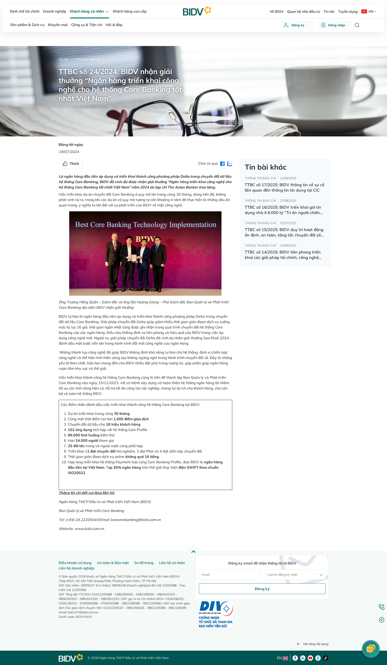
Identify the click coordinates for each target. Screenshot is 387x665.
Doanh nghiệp (54, 11)
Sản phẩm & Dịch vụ (27, 24)
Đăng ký (298, 25)
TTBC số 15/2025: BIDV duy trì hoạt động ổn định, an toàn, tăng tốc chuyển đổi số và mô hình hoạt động (284, 232)
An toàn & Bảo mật (113, 562)
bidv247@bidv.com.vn (83, 612)
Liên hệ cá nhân (172, 562)
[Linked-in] (302, 657)
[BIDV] (71, 658)
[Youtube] (310, 657)
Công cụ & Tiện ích (86, 24)
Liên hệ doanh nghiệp (76, 568)
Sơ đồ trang (144, 562)
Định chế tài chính (24, 11)
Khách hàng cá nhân (87, 11)
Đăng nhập (336, 25)
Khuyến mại (58, 24)
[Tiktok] (325, 657)
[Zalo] (318, 657)
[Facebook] (295, 657)
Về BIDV (276, 11)
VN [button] (370, 11)
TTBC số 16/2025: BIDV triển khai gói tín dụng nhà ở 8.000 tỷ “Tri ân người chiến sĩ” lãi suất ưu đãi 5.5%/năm (283, 210)
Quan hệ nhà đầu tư (303, 11)
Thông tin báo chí (87, 59)
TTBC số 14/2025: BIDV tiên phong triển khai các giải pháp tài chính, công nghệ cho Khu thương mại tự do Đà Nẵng (283, 254)
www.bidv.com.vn (89, 528)
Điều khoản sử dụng (75, 562)
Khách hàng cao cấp (130, 11)
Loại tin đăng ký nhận (282, 575)
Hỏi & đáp (114, 24)
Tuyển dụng (348, 11)
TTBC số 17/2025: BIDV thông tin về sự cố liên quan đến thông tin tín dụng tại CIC (284, 187)
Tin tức (63, 59)
